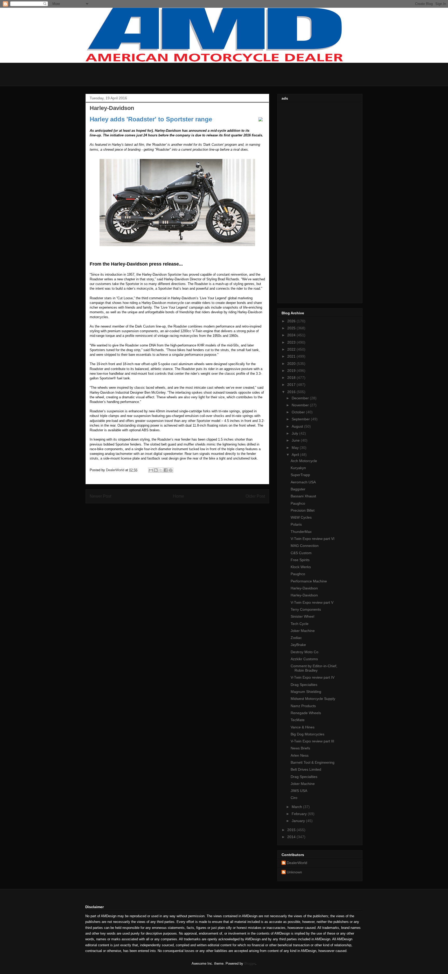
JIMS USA (299, 791)
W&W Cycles (301, 517)
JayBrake (298, 645)
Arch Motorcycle (304, 461)
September (301, 419)
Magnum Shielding (306, 692)
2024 (292, 335)
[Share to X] (160, 470)
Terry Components (306, 609)
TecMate (298, 720)
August (298, 426)
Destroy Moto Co (304, 652)
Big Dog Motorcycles (307, 734)
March (297, 807)
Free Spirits (300, 560)
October (299, 412)
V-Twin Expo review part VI (312, 539)
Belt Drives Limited (306, 769)
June (296, 440)
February (300, 814)
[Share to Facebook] (165, 470)
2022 (292, 349)
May (296, 448)
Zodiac (296, 638)
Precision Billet (302, 510)
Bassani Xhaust (303, 496)
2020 (292, 363)
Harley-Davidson (304, 588)
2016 (292, 392)
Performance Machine (309, 581)
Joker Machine (303, 631)
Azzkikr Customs (304, 659)
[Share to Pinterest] (170, 470)
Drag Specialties (304, 685)
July (295, 433)
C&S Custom (301, 553)
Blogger (249, 963)
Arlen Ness (300, 755)
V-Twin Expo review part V (312, 602)
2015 (292, 830)
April (296, 455)
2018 (292, 377)
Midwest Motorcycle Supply (313, 699)
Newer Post (100, 496)
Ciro (294, 798)
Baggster (298, 489)
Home (178, 496)
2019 (292, 370)
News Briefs (300, 748)
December (301, 398)
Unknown (294, 872)
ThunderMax (301, 532)
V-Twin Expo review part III (312, 741)
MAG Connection (305, 546)
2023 (292, 342)
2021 (292, 356)
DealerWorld (297, 863)
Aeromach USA (303, 482)
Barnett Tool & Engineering (312, 762)
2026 (292, 321)
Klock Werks (301, 567)
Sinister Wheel (302, 616)
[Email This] (150, 470)
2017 (292, 384)
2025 (292, 328)
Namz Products (303, 706)
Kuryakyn (298, 468)
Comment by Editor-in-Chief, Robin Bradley (314, 668)
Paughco (298, 503)
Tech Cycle (300, 624)
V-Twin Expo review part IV (312, 677)
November (301, 405)
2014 (292, 837)
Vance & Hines (302, 727)
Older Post (255, 496)
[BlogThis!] (155, 470)
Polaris (296, 524)
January (299, 821)
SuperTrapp (300, 475)
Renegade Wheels (306, 713)
